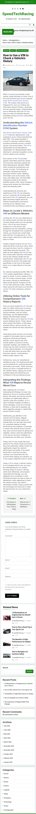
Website (7, 576)
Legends (6, 790)
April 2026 (7, 738)
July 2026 (7, 726)
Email (7, 568)
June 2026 (7, 730)
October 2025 (8, 754)
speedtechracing (10, 65)
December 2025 (9, 746)
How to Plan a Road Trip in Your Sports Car (18, 690)
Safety (13, 51)
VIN (5, 103)
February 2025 (8, 758)
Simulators (7, 798)
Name (7, 560)
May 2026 (7, 734)
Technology (7, 802)
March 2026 (7, 742)
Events (6, 782)
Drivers (6, 774)
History (6, 51)
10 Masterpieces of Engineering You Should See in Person (21, 615)
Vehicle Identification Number (18, 101)
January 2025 (8, 762)
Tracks (6, 806)
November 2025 (9, 750)
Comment (9, 536)
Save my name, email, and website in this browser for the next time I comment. (18, 587)
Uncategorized (22, 51)
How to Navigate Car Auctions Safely (17, 2)
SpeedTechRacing (18, 14)
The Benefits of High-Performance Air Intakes (18, 694)
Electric (6, 778)
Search (5, 668)
